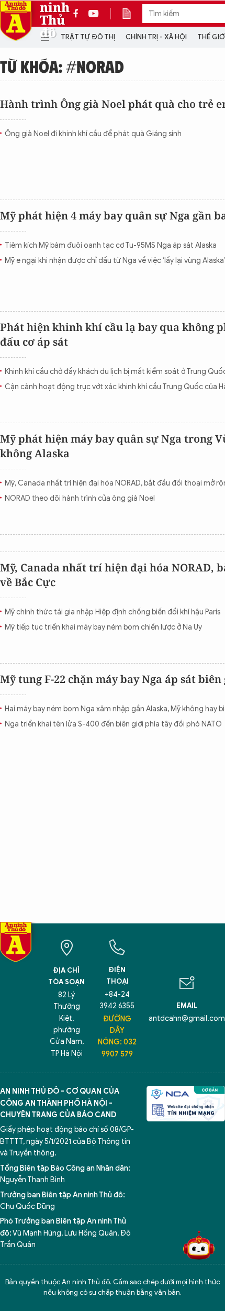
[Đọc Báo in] (131, 13)
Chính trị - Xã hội (156, 36)
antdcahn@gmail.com (187, 1018)
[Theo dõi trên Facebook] (78, 13)
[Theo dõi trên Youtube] (93, 13)
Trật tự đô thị (88, 36)
